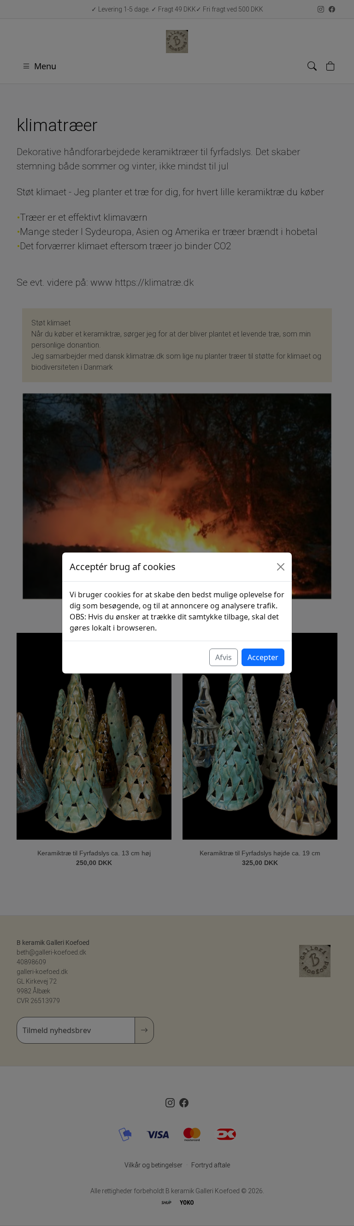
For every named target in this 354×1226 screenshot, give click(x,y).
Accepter (263, 657)
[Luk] (280, 566)
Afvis (223, 657)
